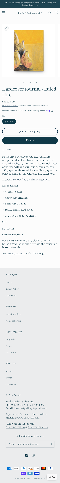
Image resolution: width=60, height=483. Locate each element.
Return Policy (12, 289)
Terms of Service (13, 321)
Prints (9, 346)
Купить (30, 140)
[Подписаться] (51, 444)
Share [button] (8, 149)
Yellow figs (19, 179)
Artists (9, 371)
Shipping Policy (13, 314)
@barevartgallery (38, 426)
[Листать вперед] (36, 83)
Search (9, 282)
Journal (9, 121)
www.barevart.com (28, 417)
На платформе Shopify (38, 478)
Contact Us (11, 295)
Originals (10, 339)
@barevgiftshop (15, 426)
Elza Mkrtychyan (12, 163)
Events (9, 377)
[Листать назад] (24, 83)
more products (16, 253)
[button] (3, 12)
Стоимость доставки (10, 105)
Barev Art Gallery (25, 478)
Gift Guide (11, 352)
